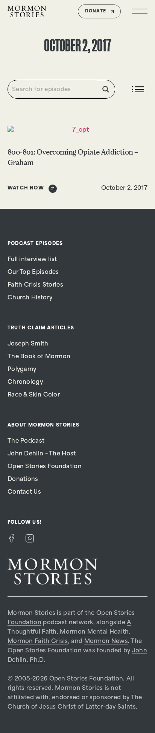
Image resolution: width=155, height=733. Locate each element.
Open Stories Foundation (45, 467)
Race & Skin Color (34, 395)
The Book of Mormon (39, 357)
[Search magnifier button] (106, 89)
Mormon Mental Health (94, 632)
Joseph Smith (28, 344)
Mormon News (106, 641)
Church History (30, 298)
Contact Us (24, 492)
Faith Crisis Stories (35, 285)
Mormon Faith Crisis (38, 641)
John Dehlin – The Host (42, 454)
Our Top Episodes (33, 272)
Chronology (25, 382)
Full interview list (32, 260)
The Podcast (26, 441)
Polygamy (22, 370)
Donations (23, 479)
